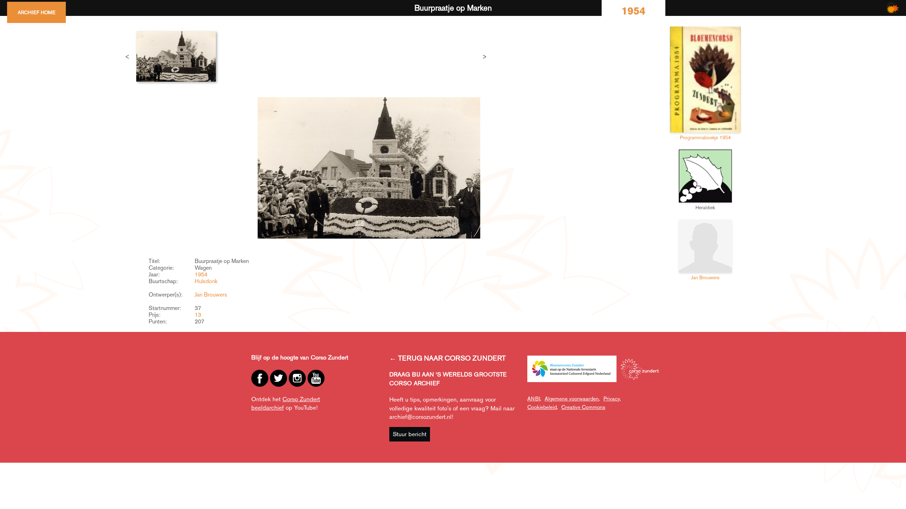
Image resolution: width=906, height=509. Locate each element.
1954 (201, 274)
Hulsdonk (206, 281)
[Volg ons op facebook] (259, 378)
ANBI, (534, 399)
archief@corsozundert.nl (420, 416)
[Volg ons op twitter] (278, 378)
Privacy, (612, 399)
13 (198, 314)
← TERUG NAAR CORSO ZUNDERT (447, 358)
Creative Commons (583, 407)
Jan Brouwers (211, 294)
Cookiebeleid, (542, 407)
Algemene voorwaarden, (572, 399)
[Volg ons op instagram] (297, 378)
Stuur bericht (409, 434)
